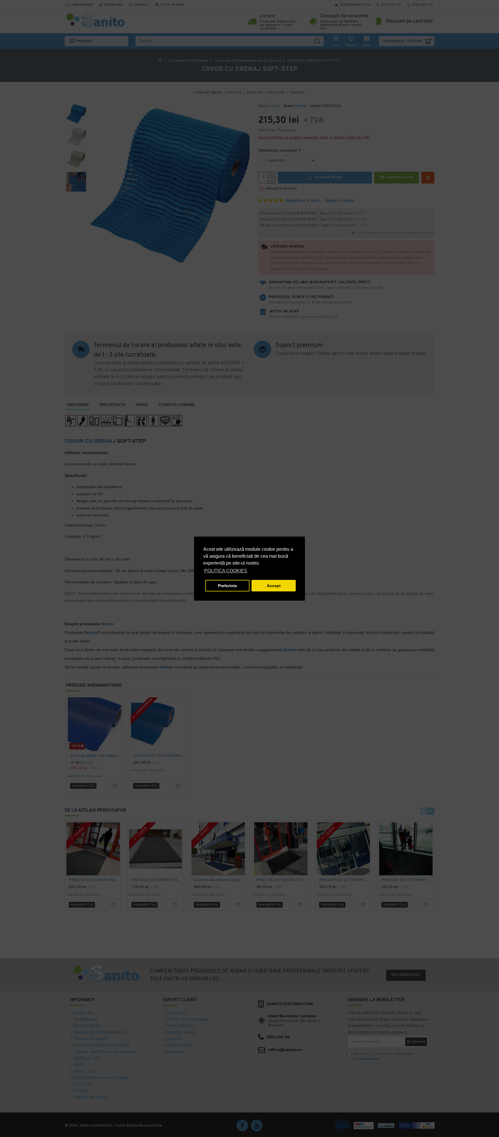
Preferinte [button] (227, 585)
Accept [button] (274, 585)
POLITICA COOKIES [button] (225, 570)
